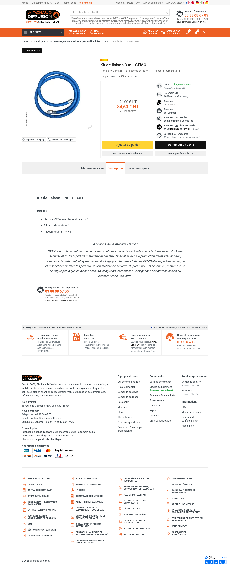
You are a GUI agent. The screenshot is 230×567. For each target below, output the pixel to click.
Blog (57, 3)
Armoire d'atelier (182, 484)
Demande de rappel (128, 396)
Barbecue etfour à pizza (179, 533)
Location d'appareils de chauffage (42, 439)
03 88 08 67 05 (196, 15)
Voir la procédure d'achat (181, 153)
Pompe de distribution (137, 528)
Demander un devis (181, 145)
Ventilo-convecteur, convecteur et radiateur (139, 487)
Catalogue (123, 402)
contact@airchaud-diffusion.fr (46, 418)
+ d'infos (183, 96)
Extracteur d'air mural (42, 510)
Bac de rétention (134, 534)
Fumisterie (178, 498)
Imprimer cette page (35, 139)
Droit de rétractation (161, 420)
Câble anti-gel (132, 508)
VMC (30, 524)
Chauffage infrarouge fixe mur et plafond (92, 541)
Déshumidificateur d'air (42, 529)
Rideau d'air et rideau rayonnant (88, 525)
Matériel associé (92, 168)
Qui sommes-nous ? (42, 3)
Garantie (154, 415)
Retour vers (34, 50)
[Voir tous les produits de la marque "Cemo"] (104, 60)
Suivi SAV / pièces (174, 3)
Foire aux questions (129, 422)
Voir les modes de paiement (128, 153)
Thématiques (69, 3)
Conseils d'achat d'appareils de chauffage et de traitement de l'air (59, 431)
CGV (184, 407)
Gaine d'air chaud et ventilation (183, 491)
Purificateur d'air (86, 478)
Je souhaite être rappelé (62, 139)
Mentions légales (191, 412)
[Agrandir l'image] (90, 127)
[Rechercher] (166, 12)
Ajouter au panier (128, 145)
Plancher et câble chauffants (135, 501)
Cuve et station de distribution (135, 521)
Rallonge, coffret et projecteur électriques (186, 511)
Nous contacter (126, 386)
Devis (130, 3)
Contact (120, 3)
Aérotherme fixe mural (89, 502)
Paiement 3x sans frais (162, 395)
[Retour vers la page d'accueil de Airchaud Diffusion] (43, 14)
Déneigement (179, 526)
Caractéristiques (138, 168)
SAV (138, 3)
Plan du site (188, 425)
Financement (157, 400)
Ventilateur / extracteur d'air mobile (43, 503)
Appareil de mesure (183, 504)
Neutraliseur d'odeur (88, 484)
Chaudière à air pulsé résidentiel (136, 479)
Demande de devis (128, 391)
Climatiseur (35, 484)
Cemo (113, 76)
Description (115, 168)
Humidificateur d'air (40, 535)
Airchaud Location (39, 478)
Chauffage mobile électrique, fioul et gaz (90, 508)
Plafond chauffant (135, 494)
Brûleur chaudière (135, 514)
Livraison (155, 405)
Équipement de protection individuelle (187, 519)
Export (153, 410)
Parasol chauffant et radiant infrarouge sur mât (93, 533)
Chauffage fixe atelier (89, 496)
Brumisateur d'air (38, 496)
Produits (35, 32)
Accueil (25, 3)
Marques (122, 407)
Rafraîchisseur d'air (40, 490)
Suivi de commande (152, 3)
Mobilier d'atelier (182, 478)
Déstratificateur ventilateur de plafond (42, 517)
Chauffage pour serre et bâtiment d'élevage (90, 517)
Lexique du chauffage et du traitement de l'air (48, 435)
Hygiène (80, 490)
